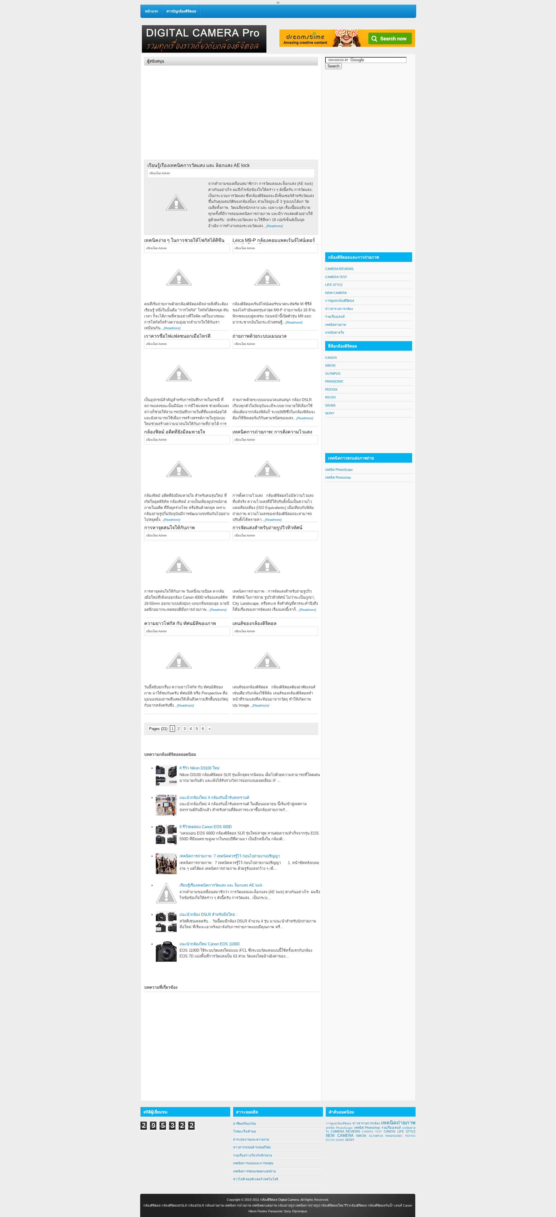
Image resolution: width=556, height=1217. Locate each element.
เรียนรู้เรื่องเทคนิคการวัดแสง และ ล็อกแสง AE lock (198, 165)
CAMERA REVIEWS (339, 269)
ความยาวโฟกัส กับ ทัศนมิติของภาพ (180, 623)
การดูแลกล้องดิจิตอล (339, 300)
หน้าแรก (151, 11)
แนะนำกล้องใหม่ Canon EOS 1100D (209, 944)
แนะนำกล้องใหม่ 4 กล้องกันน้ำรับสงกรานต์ (214, 797)
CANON (331, 357)
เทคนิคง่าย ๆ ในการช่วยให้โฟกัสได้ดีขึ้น (184, 240)
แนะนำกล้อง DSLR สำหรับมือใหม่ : (208, 914)
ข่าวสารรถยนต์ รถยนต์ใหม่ (251, 1147)
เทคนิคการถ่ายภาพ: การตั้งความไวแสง (272, 431)
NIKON (330, 365)
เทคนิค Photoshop (338, 477)
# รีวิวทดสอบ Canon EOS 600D (206, 827)
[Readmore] (274, 226)
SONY (329, 413)
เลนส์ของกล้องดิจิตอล (255, 623)
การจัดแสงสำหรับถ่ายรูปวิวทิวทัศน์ (267, 527)
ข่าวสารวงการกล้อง (339, 308)
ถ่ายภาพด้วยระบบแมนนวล (260, 336)
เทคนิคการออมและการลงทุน (253, 1163)
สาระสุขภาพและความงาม (251, 1139)
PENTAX (331, 389)
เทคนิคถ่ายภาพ (335, 324)
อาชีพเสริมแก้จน (244, 1123)
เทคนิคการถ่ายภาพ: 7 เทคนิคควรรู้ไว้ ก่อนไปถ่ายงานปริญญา (230, 856)
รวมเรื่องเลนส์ (335, 316)
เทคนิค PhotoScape (339, 469)
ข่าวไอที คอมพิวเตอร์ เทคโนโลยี (255, 1179)
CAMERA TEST (336, 277)
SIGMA (330, 405)
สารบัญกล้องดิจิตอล (181, 11)
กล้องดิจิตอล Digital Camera (279, 1199)
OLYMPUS (332, 373)
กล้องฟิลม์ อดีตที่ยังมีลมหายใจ (174, 431)
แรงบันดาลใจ (334, 332)
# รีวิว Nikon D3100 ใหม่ (200, 768)
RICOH (330, 397)
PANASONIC (334, 381)
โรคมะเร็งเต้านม (244, 1131)
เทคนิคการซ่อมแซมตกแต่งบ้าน (254, 1171)
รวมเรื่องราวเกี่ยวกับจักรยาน (252, 1155)
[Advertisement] (193, 106)
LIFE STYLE (334, 284)
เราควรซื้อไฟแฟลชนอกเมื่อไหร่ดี (177, 336)
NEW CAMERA (336, 293)
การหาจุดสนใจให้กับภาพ (169, 527)
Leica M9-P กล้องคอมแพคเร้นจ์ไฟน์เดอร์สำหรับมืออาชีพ (274, 243)
